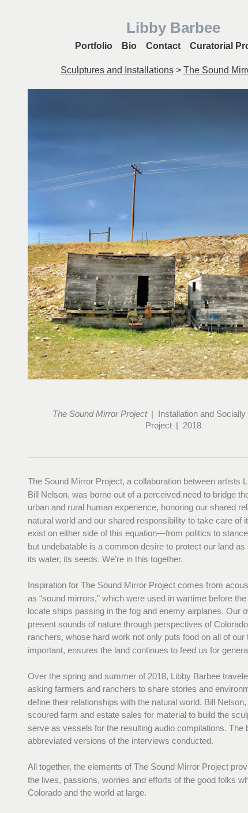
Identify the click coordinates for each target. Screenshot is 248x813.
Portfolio (93, 46)
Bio (129, 46)
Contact (163, 46)
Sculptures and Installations (117, 70)
